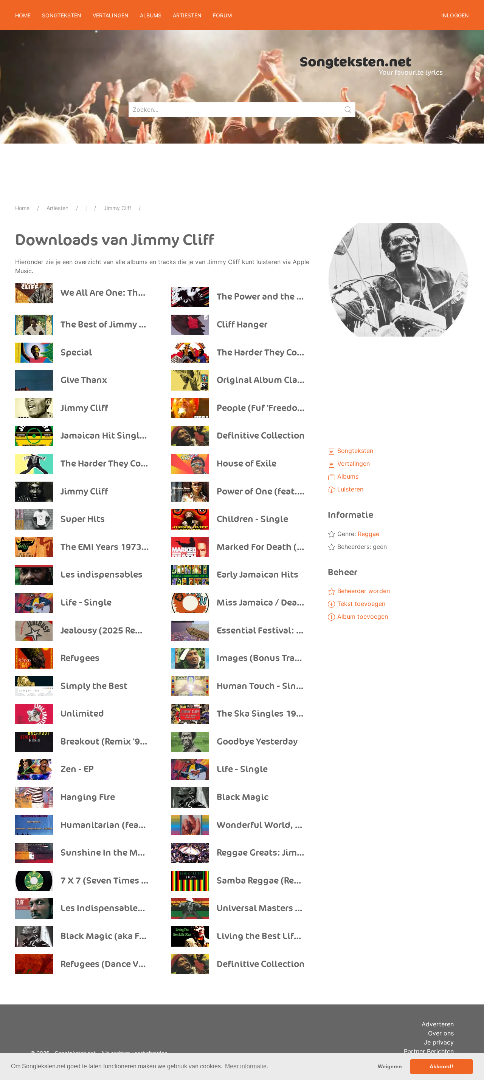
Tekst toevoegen (360, 603)
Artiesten (57, 208)
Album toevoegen (361, 616)
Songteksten (354, 450)
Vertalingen (352, 463)
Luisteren (349, 489)
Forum (222, 15)
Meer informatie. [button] (246, 1066)
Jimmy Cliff (117, 208)
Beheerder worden (362, 591)
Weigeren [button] (390, 1066)
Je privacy (439, 1042)
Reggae (368, 534)
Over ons (441, 1033)
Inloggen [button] (455, 15)
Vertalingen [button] (111, 15)
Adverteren (438, 1024)
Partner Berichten (429, 1051)
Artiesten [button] (187, 15)
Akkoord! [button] (441, 1066)
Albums (346, 476)
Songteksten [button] (61, 15)
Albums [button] (150, 15)
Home (23, 15)
